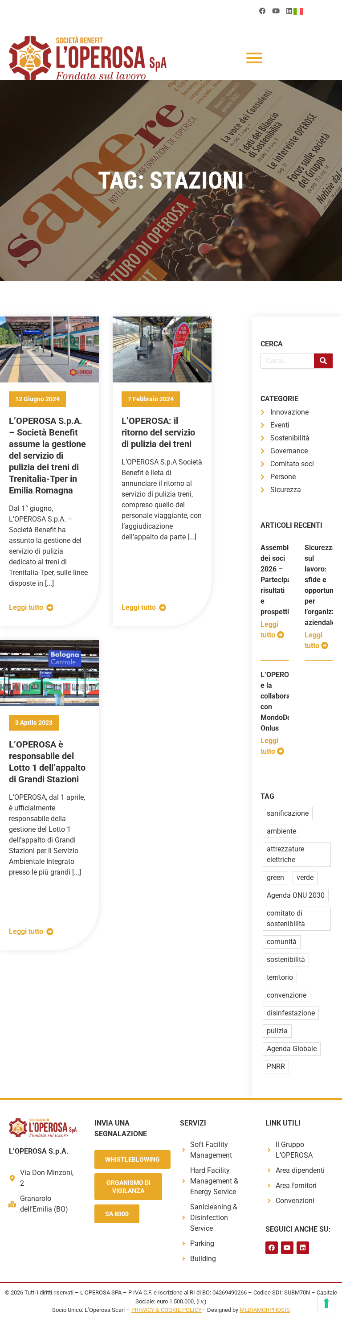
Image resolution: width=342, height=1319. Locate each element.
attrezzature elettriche (285, 854)
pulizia (277, 1031)
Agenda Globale (292, 1048)
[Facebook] (262, 11)
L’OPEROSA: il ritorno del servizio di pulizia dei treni (158, 432)
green (275, 877)
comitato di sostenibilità (286, 918)
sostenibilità (286, 959)
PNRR (276, 1066)
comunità (282, 941)
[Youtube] (276, 11)
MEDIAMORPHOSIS (265, 1310)
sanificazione (288, 813)
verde (305, 877)
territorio (280, 977)
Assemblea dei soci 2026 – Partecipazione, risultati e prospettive (285, 579)
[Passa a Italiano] (300, 11)
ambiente (281, 831)
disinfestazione (291, 1013)
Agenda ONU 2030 (296, 895)
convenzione (286, 995)
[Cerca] (323, 360)
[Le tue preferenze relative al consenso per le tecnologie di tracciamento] (326, 1303)
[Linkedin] (289, 11)
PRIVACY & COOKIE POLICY (166, 1310)
